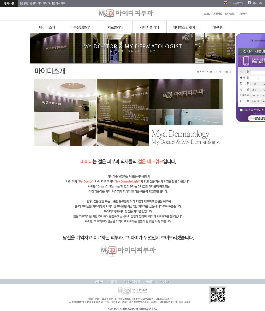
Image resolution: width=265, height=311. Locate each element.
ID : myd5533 (236, 3)
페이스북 (258, 3)
